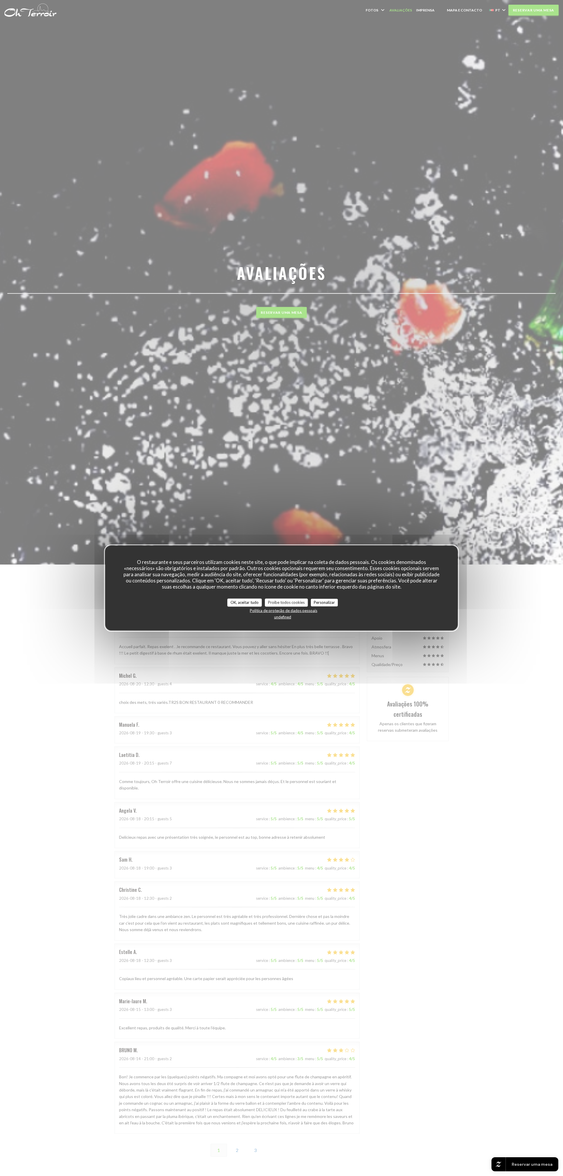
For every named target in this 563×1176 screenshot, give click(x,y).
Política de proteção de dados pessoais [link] (283, 610)
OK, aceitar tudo (244, 602)
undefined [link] (282, 616)
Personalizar (324, 602)
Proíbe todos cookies (286, 602)
